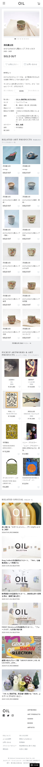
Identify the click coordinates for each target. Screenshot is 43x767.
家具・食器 (19, 124)
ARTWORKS (32, 710)
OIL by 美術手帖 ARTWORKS (26, 99)
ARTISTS (31, 727)
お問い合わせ (7, 742)
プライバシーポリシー (10, 746)
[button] (38, 25)
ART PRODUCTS (34, 714)
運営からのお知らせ (25, 739)
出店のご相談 (23, 749)
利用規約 (22, 742)
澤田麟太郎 (8, 45)
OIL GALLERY (23, 735)
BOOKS (30, 723)
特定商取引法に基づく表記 (27, 746)
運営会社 (5, 749)
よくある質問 (7, 739)
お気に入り (13, 64)
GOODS (30, 719)
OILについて (7, 735)
